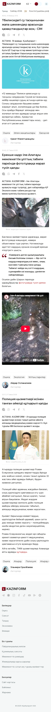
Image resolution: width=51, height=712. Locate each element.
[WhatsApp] (8, 35)
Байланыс (6, 687)
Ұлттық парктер (37, 377)
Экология (19, 377)
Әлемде (6, 631)
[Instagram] (3, 35)
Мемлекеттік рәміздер (13, 656)
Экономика (7, 626)
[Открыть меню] (46, 4)
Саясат (5, 615)
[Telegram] (13, 35)
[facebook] (19, 595)
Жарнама (6, 692)
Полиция (31, 561)
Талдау (5, 621)
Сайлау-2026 (16, 11)
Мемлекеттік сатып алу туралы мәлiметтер (23, 667)
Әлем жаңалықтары (24, 133)
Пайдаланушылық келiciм (13, 646)
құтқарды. (22, 552)
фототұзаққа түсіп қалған (32, 282)
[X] (24, 35)
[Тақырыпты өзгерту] (38, 4)
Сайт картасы (8, 682)
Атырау (18, 561)
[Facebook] (18, 35)
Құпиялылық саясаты (12, 651)
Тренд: (5, 11)
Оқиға (6, 133)
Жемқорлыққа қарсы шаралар (16, 661)
